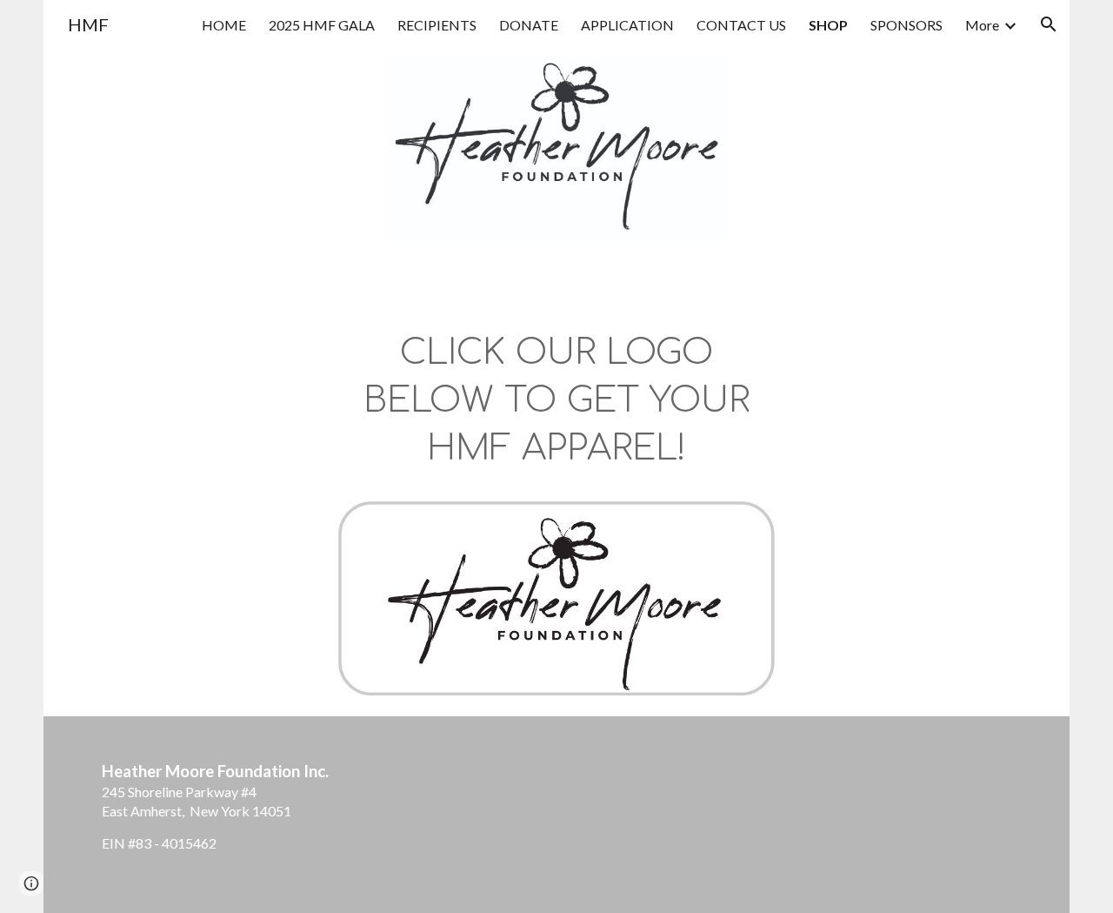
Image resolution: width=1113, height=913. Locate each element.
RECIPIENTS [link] (437, 25)
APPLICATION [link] (627, 25)
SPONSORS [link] (906, 25)
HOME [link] (224, 25)
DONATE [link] (528, 25)
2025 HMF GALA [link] (322, 25)
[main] (557, 409)
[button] (1049, 24)
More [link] (982, 25)
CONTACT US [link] (741, 25)
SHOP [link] (828, 25)
